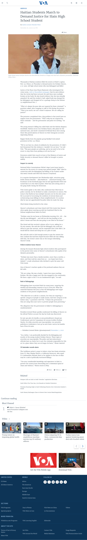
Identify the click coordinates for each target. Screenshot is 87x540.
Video (4, 419)
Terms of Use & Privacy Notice (8, 531)
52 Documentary (49, 511)
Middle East (26, 495)
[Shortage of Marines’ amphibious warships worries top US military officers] (32, 427)
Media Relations (49, 533)
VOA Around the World (30, 533)
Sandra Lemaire (27, 25)
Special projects (6, 511)
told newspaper (39, 92)
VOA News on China (50, 508)
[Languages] (71, 3)
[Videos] (76, 3)
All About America (7, 485)
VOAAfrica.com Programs (9, 520)
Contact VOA (48, 530)
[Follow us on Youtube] (53, 482)
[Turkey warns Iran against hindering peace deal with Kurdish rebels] (75, 427)
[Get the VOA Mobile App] (43, 460)
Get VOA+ (26, 530)
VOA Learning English (30, 520)
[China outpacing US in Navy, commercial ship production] (54, 427)
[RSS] (61, 482)
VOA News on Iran (28, 511)
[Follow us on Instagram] (57, 482)
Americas (23, 8)
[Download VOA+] (72, 460)
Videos (68, 508)
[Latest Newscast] (81, 3)
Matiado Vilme (36, 25)
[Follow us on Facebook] (45, 482)
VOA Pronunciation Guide (74, 533)
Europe (24, 491)
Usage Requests (71, 530)
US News (4, 481)
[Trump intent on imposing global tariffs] (11, 427)
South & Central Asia (29, 498)
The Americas (26, 485)
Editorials (47, 520)
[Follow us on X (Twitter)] (49, 482)
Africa (24, 481)
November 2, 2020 (57, 330)
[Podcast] (65, 482)
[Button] (64, 32)
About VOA (4, 535)
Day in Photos (27, 508)
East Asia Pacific (27, 488)
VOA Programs (5, 508)
